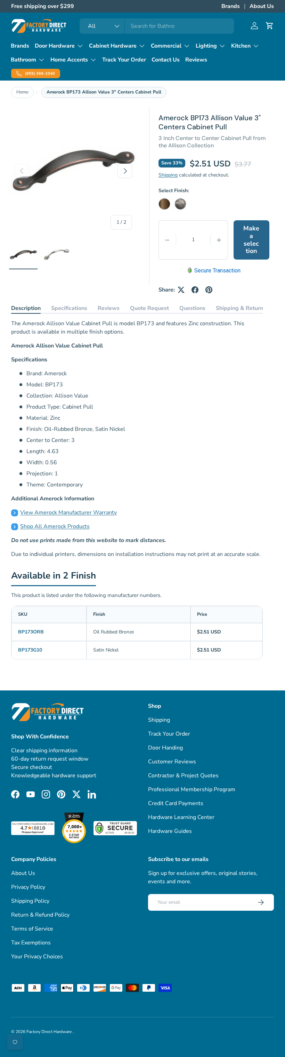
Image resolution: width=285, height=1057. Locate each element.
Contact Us (166, 60)
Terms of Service (32, 929)
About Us (262, 6)
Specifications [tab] (69, 308)
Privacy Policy (28, 887)
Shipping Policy (30, 901)
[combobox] (157, 26)
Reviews (196, 60)
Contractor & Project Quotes (183, 775)
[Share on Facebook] (195, 290)
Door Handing (165, 748)
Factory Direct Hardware (49, 1031)
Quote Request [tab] (149, 308)
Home (22, 92)
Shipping (168, 175)
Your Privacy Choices (37, 956)
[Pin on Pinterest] (209, 290)
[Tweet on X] (181, 290)
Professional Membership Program (191, 789)
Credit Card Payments (175, 803)
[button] (269, 25)
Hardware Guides (170, 831)
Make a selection (251, 239)
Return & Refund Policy (40, 915)
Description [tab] (26, 308)
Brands (230, 6)
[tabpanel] (137, 438)
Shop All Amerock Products (55, 526)
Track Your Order (124, 60)
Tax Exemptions (31, 943)
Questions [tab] (192, 308)
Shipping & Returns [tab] (241, 308)
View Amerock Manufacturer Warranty (68, 512)
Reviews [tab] (109, 308)
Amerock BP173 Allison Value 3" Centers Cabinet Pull (104, 92)
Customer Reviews (172, 761)
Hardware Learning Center (181, 817)
